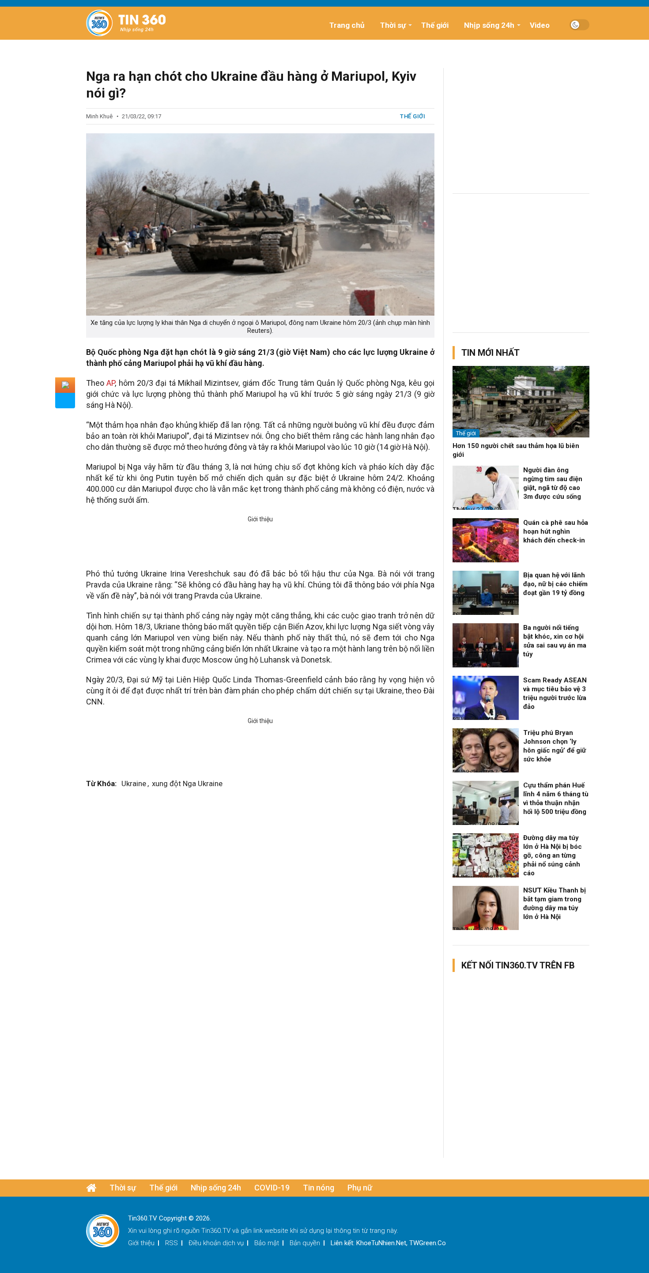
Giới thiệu (141, 1243)
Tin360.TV (215, 1231)
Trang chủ (347, 25)
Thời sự (393, 25)
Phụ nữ (359, 1187)
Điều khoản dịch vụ (216, 1243)
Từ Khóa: (101, 783)
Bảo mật (266, 1243)
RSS (171, 1243)
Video (540, 25)
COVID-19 (272, 1187)
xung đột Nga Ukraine (187, 783)
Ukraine (133, 783)
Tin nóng (318, 1187)
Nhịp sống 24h (489, 25)
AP (110, 383)
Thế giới (435, 25)
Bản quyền (305, 1243)
